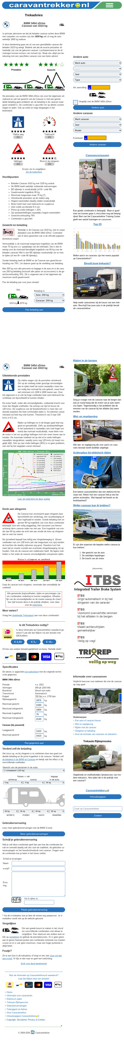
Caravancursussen (97, 155)
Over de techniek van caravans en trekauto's (96, 734)
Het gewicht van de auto (93, 552)
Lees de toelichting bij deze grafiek (34, 499)
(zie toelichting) (31, 672)
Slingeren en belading (85, 731)
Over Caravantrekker (16, 1012)
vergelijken (14, 937)
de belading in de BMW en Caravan (18, 759)
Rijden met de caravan (85, 727)
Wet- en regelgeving (85, 416)
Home (9, 992)
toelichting (37, 605)
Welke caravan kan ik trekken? (91, 505)
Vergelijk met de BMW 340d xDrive (95, 101)
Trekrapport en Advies (17, 1009)
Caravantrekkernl (97, 790)
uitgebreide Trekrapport (23, 615)
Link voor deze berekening (33, 963)
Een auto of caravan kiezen (88, 720)
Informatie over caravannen (19, 995)
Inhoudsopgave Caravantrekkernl (23, 1016)
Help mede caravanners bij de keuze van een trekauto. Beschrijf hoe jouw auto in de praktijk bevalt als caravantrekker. (96, 305)
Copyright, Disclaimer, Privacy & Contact (26, 1020)
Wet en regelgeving (84, 724)
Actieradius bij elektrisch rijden (92, 452)
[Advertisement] (33, 336)
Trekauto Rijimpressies (17, 1002)
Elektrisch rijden (14, 999)
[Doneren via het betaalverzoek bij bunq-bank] (33, 656)
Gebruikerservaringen (17, 1006)
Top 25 (97, 224)
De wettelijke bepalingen (93, 555)
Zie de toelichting (34, 172)
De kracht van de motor (93, 558)
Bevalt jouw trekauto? (97, 263)
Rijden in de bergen (85, 360)
